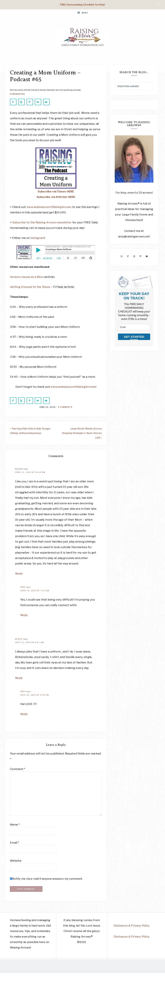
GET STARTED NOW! (134, 337)
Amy (22, 587)
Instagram (37, 237)
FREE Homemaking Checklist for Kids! (82, 4)
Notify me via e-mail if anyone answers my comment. (47, 878)
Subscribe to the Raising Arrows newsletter (42, 222)
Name (15, 824)
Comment (17, 769)
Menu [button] (85, 13)
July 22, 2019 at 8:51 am (29, 642)
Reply (19, 573)
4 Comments (65, 407)
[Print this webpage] (46, 102)
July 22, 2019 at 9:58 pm (34, 695)
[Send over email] (38, 102)
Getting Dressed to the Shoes (30, 286)
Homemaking (17, 94)
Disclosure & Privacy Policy (132, 925)
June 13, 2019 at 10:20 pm (30, 472)
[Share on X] (21, 102)
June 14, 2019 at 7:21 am (34, 591)
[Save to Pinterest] (30, 102)
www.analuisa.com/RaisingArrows (49, 207)
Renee (19, 639)
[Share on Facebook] (13, 102)
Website (15, 860)
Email (14, 842)
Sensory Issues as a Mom (27, 276)
